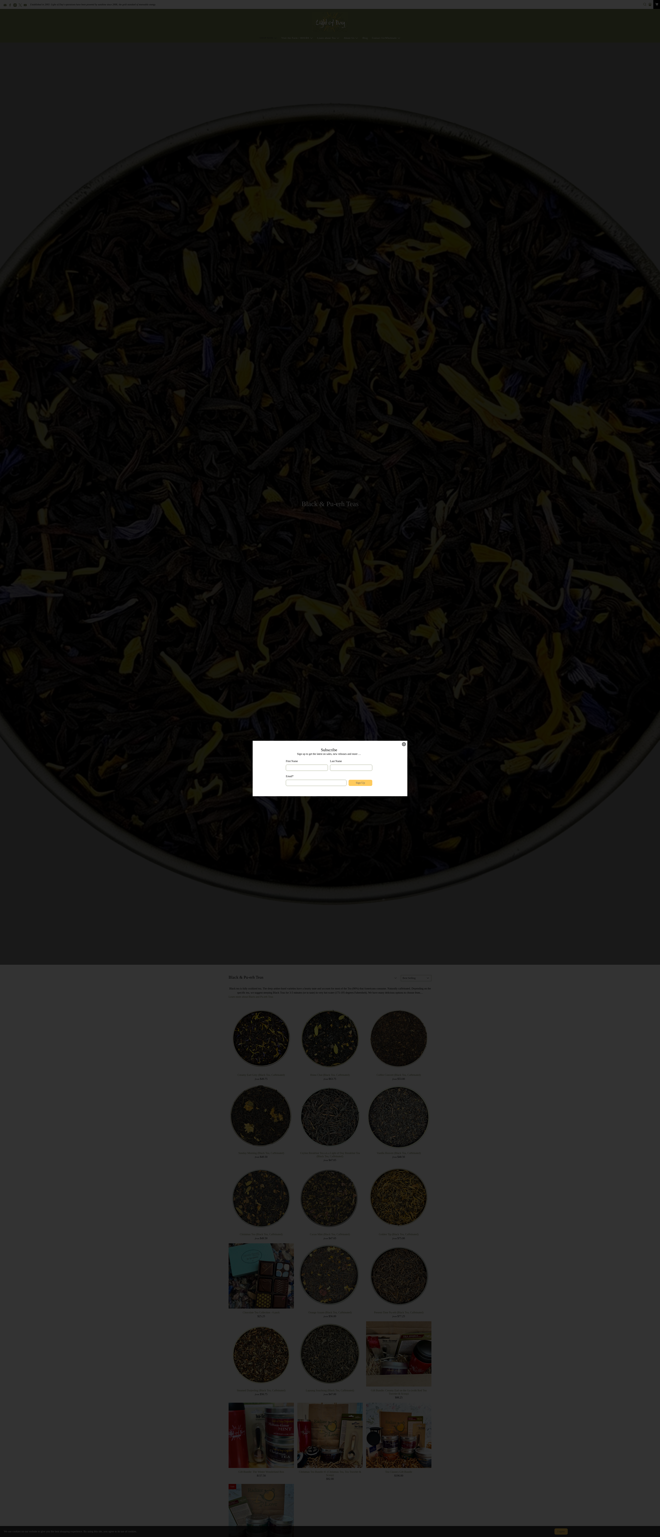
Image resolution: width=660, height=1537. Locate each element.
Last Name (336, 761)
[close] (404, 744)
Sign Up (360, 782)
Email (290, 776)
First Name (292, 761)
